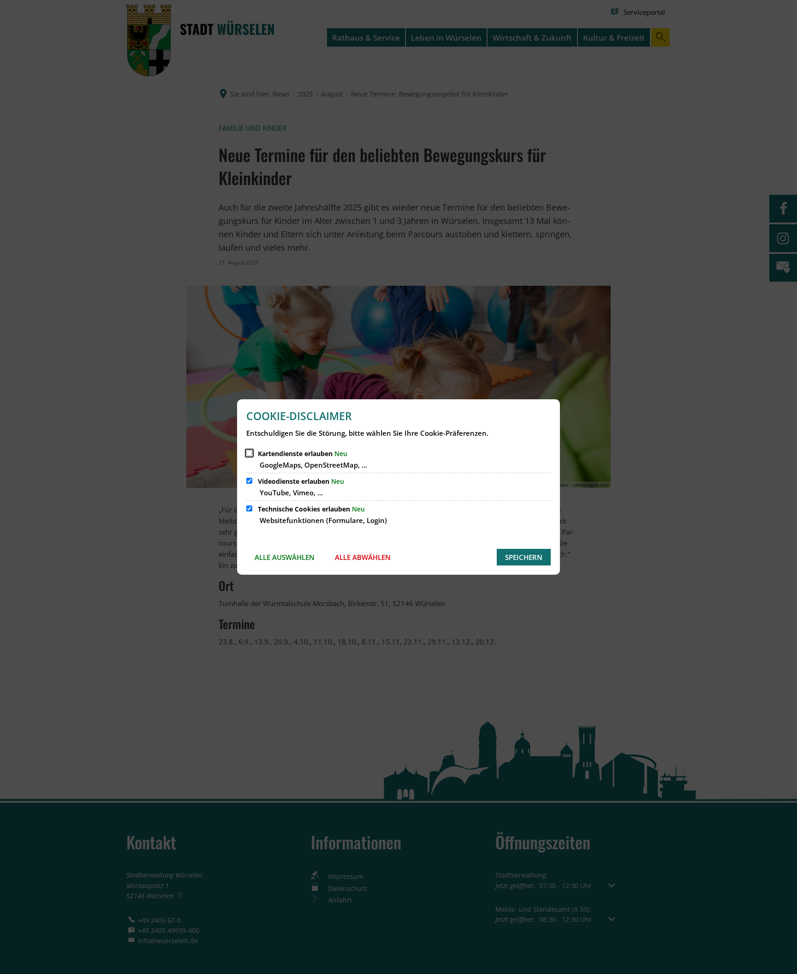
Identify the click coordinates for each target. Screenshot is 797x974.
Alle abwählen (363, 557)
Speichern (523, 557)
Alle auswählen (285, 557)
